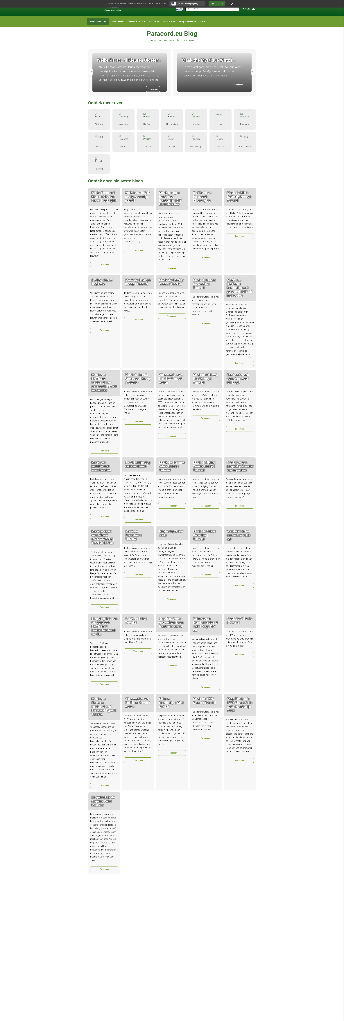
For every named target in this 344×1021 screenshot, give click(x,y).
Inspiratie (167, 21)
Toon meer (153, 89)
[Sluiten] (232, 3)
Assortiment (95, 21)
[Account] (248, 8)
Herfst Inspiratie (136, 21)
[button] (154, 21)
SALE (202, 21)
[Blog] (243, 8)
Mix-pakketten (186, 21)
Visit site (217, 3)
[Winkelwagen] (253, 8)
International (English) (188, 4)
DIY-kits (152, 21)
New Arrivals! (118, 21)
